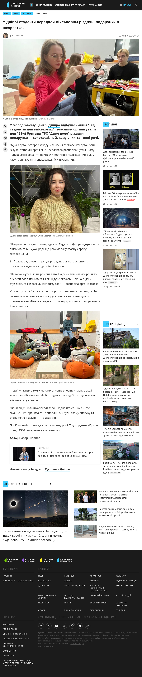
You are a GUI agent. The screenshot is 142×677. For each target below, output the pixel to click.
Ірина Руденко (16, 35)
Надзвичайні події (126, 580)
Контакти (8, 624)
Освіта (68, 580)
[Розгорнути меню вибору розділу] (31, 5)
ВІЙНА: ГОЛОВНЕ (44, 5)
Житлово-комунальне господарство (98, 588)
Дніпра (54, 125)
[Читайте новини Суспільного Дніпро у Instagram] (49, 626)
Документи (9, 651)
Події (41, 575)
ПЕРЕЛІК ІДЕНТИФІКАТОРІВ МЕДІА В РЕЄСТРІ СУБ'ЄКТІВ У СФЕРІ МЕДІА (18, 663)
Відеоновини (97, 610)
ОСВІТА (6, 13)
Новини (7, 575)
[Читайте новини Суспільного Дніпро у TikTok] (87, 626)
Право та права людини (47, 596)
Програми (8, 655)
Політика (43, 602)
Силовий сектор (99, 595)
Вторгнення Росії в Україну (18, 580)
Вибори (94, 580)
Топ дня (120, 610)
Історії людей (124, 595)
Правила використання (16, 638)
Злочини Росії (98, 602)
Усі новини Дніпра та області (70, 5)
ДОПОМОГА (27, 13)
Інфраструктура (125, 585)
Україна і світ (95, 5)
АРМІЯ (16, 13)
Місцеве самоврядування (74, 596)
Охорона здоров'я (74, 585)
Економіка (44, 580)
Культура (121, 575)
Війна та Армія (41, 13)
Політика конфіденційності (13, 644)
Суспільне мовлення (15, 633)
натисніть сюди (77, 643)
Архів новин (10, 629)
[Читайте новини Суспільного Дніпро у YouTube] (56, 626)
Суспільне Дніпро (57, 469)
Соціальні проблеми (122, 604)
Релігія (68, 602)
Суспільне (88, 641)
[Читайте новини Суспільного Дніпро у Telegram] (80, 626)
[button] (5, 126)
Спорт (41, 610)
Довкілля (43, 585)
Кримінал (95, 575)
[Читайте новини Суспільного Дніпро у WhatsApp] (72, 626)
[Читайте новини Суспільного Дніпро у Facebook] (41, 626)
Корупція (69, 575)
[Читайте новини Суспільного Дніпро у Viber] (64, 626)
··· (110, 5)
